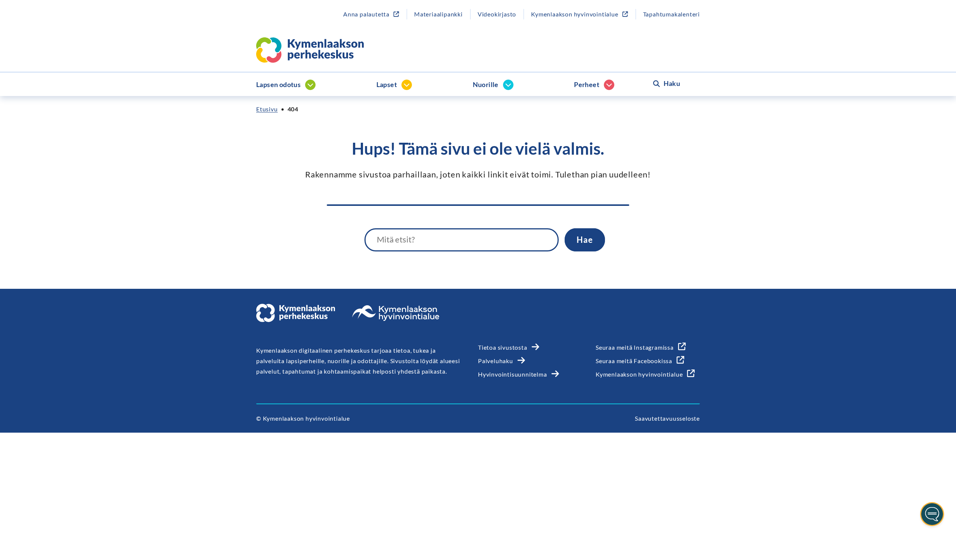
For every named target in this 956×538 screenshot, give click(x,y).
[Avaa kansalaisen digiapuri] (932, 514)
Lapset (386, 84)
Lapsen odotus (278, 84)
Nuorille (486, 84)
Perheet (586, 84)
